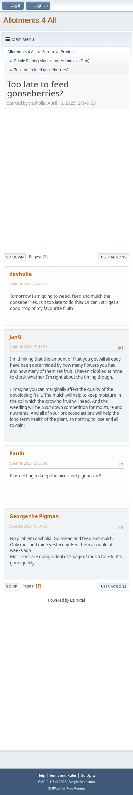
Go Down (15, 257)
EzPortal (77, 600)
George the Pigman (34, 516)
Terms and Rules (63, 775)
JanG (15, 336)
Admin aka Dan (74, 60)
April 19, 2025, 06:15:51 (28, 346)
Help (41, 775)
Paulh (17, 453)
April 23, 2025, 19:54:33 (28, 526)
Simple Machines (81, 782)
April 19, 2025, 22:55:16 (28, 463)
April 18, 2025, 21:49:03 (28, 283)
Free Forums (75, 788)
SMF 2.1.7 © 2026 (52, 782)
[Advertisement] (66, 180)
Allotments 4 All (29, 20)
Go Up (11, 586)
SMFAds (54, 788)
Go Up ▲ (88, 775)
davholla (20, 273)
